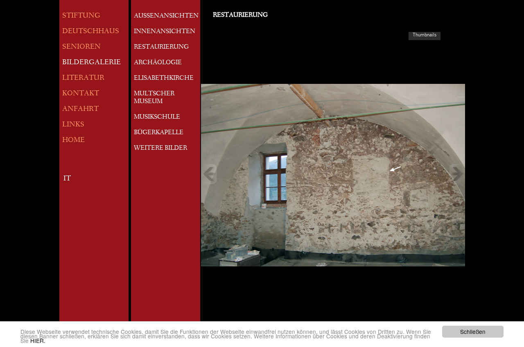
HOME (73, 140)
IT (67, 179)
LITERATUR (83, 78)
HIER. (37, 340)
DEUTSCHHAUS (90, 31)
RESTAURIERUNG (161, 47)
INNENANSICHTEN (164, 32)
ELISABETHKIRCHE (164, 78)
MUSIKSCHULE (157, 117)
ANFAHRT (80, 109)
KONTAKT (80, 93)
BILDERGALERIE (91, 62)
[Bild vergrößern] (333, 173)
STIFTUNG (81, 16)
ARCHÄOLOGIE (158, 63)
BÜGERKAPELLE (158, 133)
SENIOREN (81, 47)
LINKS (73, 125)
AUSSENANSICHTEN (166, 16)
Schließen (473, 331)
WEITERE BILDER (160, 148)
